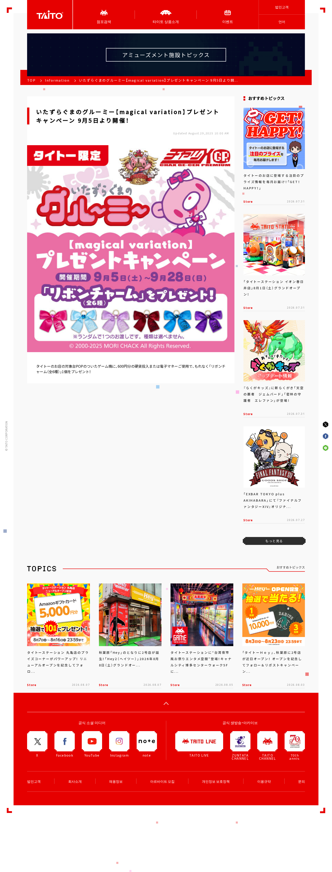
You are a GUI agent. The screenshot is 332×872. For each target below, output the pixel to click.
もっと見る (274, 541)
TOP (31, 80)
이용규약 (264, 781)
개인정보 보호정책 (216, 781)
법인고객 (282, 7)
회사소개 (75, 781)
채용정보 (116, 781)
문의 (301, 781)
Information (57, 80)
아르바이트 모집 (162, 781)
